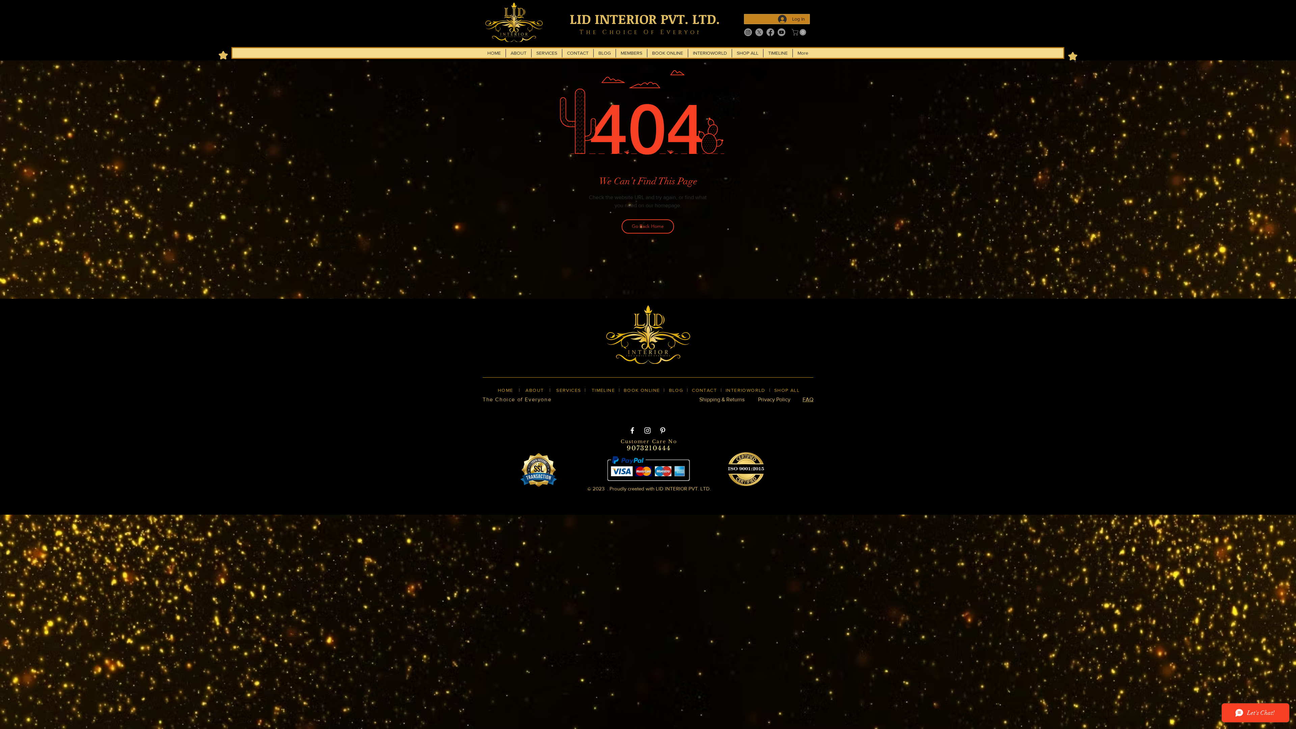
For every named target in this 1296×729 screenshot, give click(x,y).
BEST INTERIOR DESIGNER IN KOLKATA (641, 411)
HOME (505, 390)
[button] (800, 32)
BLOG (676, 390)
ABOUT (534, 390)
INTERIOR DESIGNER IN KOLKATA (742, 411)
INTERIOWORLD (745, 390)
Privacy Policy (774, 399)
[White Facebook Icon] (632, 430)
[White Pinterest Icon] (662, 430)
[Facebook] (770, 32)
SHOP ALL (787, 390)
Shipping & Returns (722, 399)
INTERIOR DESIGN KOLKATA (547, 411)
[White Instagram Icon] (647, 430)
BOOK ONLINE (642, 390)
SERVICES (568, 390)
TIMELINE (603, 390)
